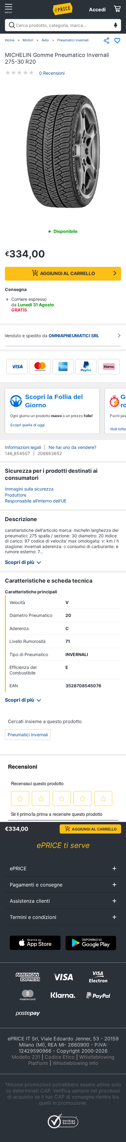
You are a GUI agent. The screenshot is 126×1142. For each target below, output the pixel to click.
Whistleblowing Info (75, 1063)
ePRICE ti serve (63, 845)
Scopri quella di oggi (27, 425)
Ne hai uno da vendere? (72, 447)
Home (9, 40)
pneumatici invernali (28, 734)
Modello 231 (26, 1057)
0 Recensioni (52, 73)
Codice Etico (60, 1057)
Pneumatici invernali (73, 40)
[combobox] (63, 25)
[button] (63, 152)
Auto (45, 40)
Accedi (97, 9)
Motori (28, 40)
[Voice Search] (115, 26)
